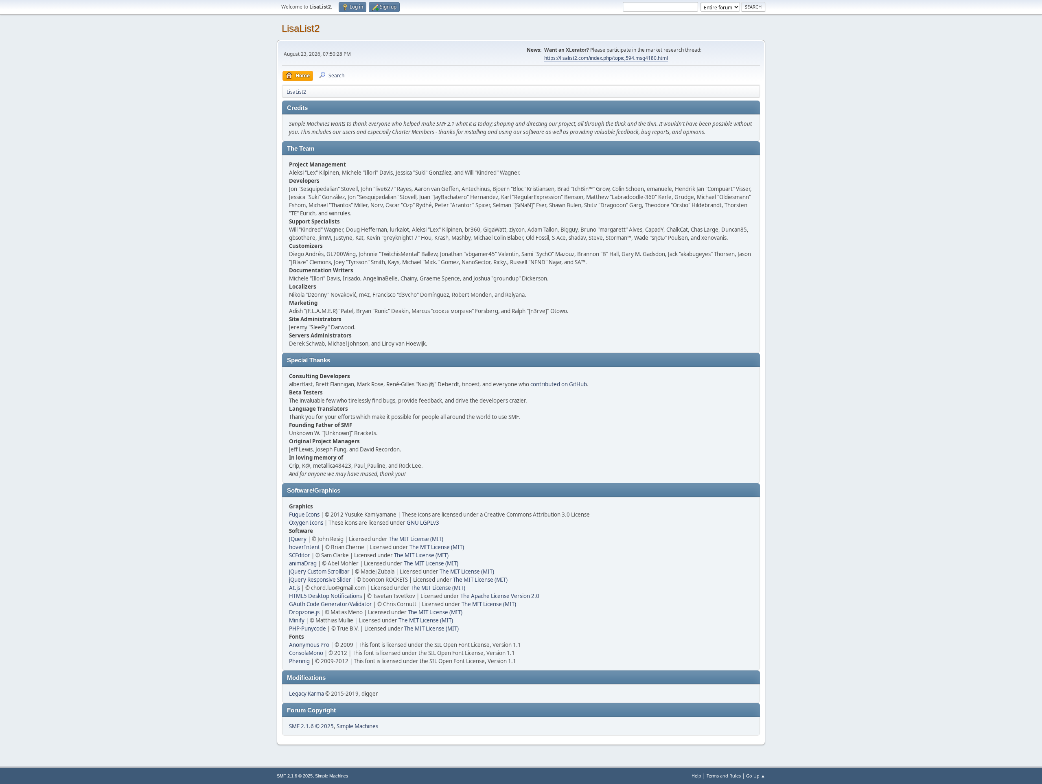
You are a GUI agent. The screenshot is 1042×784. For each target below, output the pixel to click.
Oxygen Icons (306, 522)
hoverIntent (304, 547)
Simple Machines (357, 726)
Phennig (299, 661)
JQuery (297, 539)
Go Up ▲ (755, 776)
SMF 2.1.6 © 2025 (311, 726)
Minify (296, 620)
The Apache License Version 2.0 (499, 596)
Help (696, 776)
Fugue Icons (304, 514)
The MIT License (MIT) (416, 539)
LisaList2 (301, 28)
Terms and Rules (724, 776)
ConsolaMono (306, 653)
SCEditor (299, 555)
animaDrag (303, 563)
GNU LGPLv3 (423, 522)
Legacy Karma (306, 693)
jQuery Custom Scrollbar (319, 571)
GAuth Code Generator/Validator (330, 604)
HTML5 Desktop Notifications (325, 596)
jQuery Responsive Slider (320, 579)
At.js (294, 587)
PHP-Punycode (307, 628)
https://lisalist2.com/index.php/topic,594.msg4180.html (606, 58)
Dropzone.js (304, 612)
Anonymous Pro (309, 644)
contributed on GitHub (558, 384)
